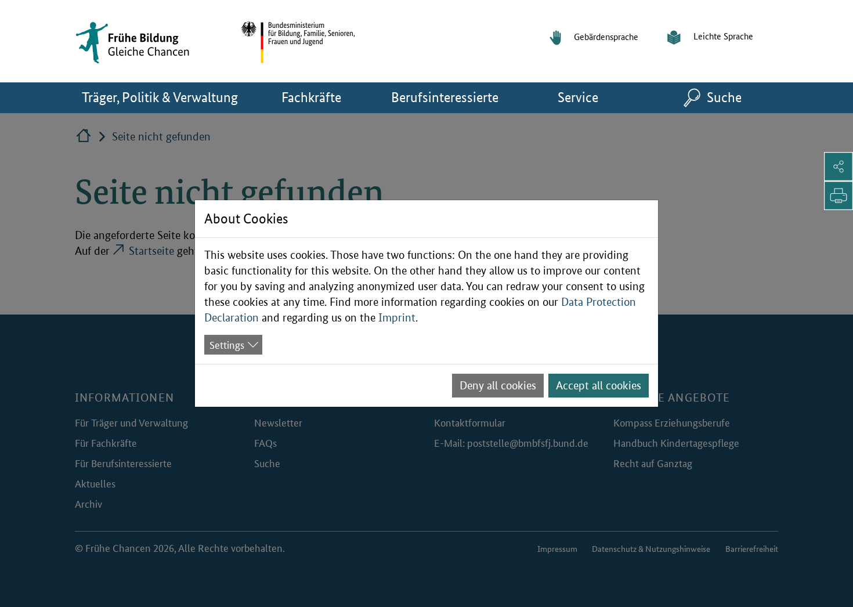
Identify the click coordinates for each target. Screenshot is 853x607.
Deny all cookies (498, 385)
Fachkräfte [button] (325, 97)
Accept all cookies (598, 385)
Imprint (396, 317)
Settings (226, 344)
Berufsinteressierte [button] (451, 97)
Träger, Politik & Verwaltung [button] (163, 97)
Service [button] (592, 97)
